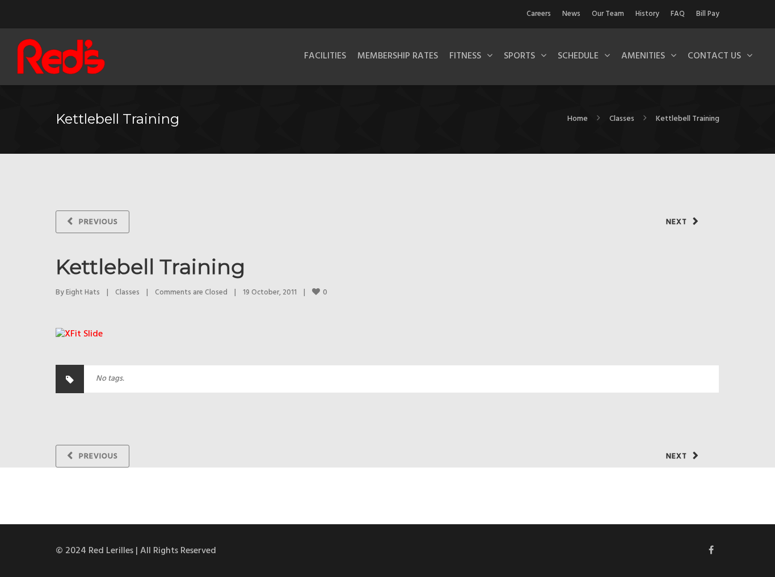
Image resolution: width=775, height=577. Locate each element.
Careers (539, 14)
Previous (98, 222)
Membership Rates (397, 56)
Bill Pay (707, 14)
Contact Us (714, 56)
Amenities (643, 56)
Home (577, 118)
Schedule (578, 56)
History (647, 14)
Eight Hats (83, 292)
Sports (519, 56)
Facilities (325, 56)
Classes (621, 118)
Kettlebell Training (150, 266)
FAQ (678, 14)
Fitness (465, 56)
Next (676, 222)
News (571, 14)
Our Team (608, 14)
